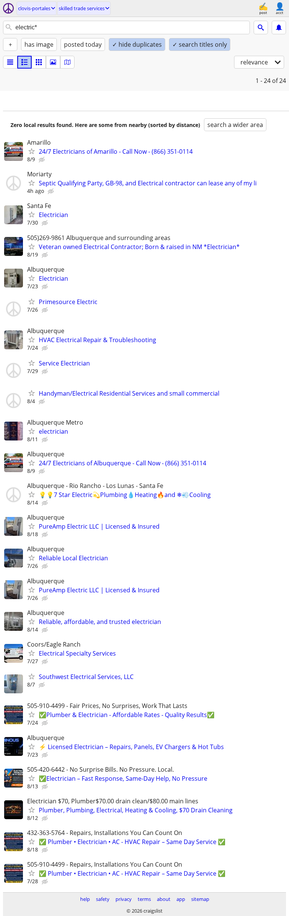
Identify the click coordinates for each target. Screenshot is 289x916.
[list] (10, 62)
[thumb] (24, 62)
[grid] (39, 62)
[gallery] (53, 62)
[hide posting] (42, 160)
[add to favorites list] (31, 151)
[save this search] (279, 27)
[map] (67, 62)
